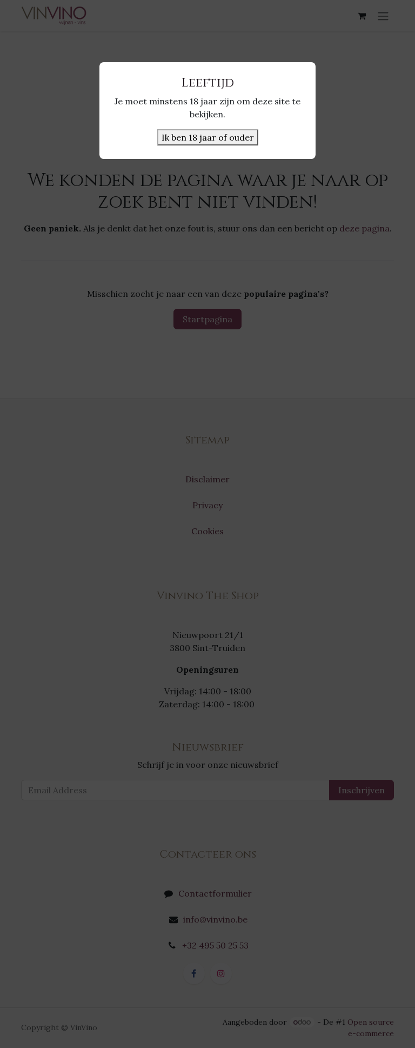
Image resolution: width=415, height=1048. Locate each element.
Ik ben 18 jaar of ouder (208, 137)
